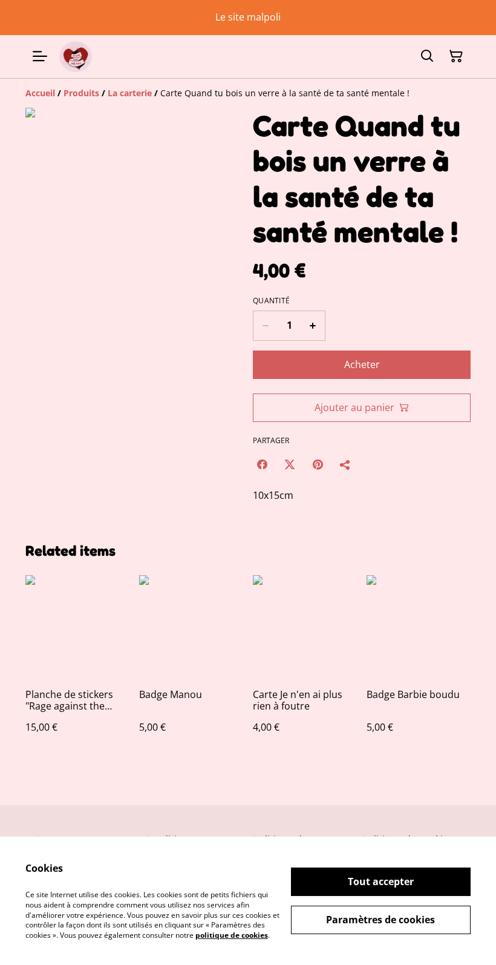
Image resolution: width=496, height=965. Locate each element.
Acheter (362, 364)
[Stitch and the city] (75, 56)
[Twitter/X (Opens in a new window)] (290, 464)
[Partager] (345, 464)
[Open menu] (39, 56)
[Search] (427, 56)
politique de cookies (231, 935)
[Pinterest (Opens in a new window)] (317, 464)
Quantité (271, 301)
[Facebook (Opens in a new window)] (262, 464)
